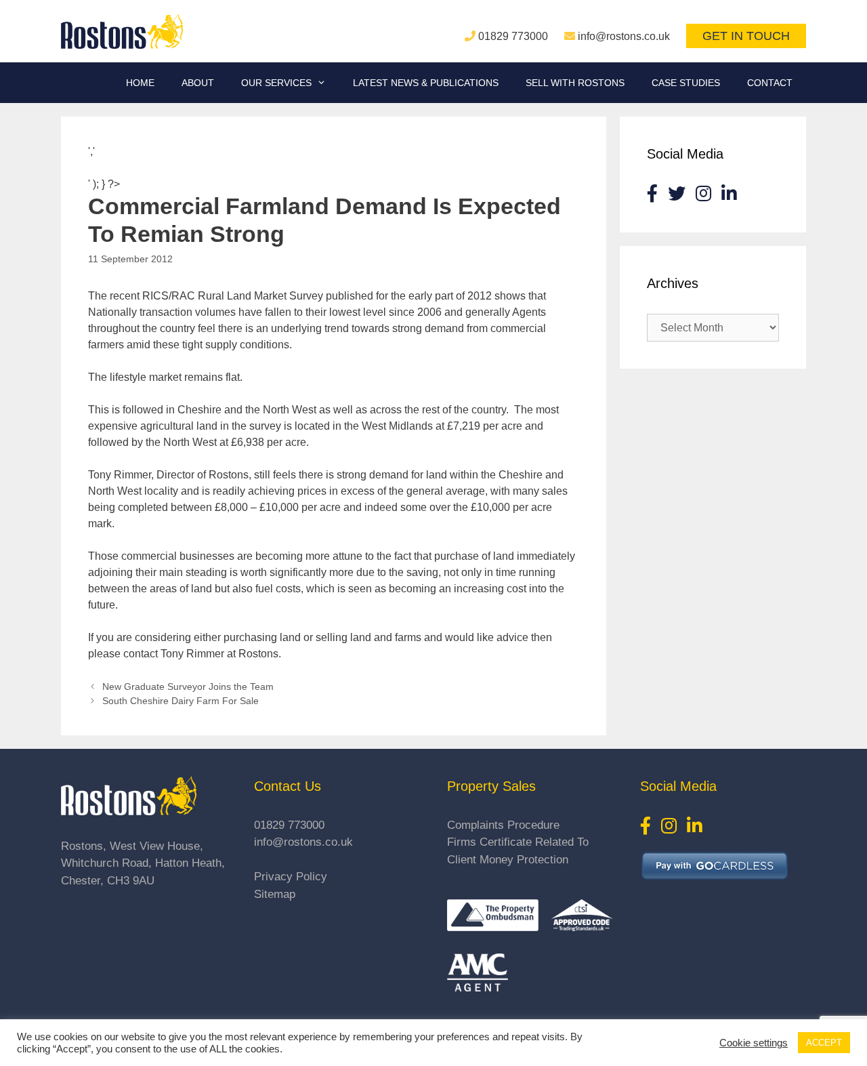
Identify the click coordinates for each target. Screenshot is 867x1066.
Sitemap (274, 894)
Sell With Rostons (575, 82)
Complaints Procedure (503, 825)
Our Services (276, 82)
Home (140, 82)
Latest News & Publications (426, 82)
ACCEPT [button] (824, 1043)
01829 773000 (513, 36)
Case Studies (686, 82)
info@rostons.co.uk (624, 36)
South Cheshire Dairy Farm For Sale (180, 701)
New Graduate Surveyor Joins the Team (188, 687)
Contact (769, 82)
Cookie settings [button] (753, 1043)
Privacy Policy (290, 876)
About (198, 82)
